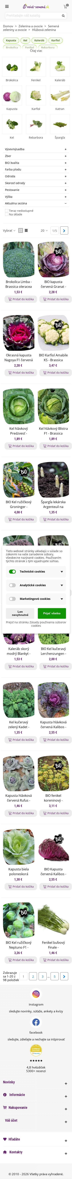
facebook (36, 1032)
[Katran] (60, 95)
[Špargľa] (60, 124)
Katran (59, 109)
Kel (25, 40)
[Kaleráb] (60, 67)
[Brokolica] (12, 67)
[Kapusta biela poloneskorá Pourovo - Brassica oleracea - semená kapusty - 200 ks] (18, 847)
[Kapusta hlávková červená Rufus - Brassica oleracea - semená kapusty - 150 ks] (18, 773)
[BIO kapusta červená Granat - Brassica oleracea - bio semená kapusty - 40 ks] (53, 259)
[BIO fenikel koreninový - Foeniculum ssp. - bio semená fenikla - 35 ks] (53, 773)
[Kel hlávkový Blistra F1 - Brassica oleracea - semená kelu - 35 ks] (53, 406)
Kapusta (11, 40)
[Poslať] (63, 15)
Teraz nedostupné (21, 211)
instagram (36, 1004)
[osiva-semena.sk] (36, 5)
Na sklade (15, 214)
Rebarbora (36, 137)
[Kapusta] (12, 95)
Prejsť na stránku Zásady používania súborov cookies (36, 624)
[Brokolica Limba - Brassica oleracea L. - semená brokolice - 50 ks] (18, 259)
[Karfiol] (36, 95)
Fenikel (36, 80)
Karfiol (55, 40)
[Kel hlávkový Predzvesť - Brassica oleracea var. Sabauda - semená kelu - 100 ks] (18, 406)
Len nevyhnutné (20, 613)
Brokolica (12, 80)
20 (43, 230)
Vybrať (8, 230)
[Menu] (7, 6)
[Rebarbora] (36, 124)
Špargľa (60, 137)
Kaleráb (39, 40)
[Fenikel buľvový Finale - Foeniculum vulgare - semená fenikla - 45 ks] (53, 920)
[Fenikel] (36, 67)
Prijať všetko (52, 613)
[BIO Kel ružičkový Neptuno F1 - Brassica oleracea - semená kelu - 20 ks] (18, 920)
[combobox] (32, 15)
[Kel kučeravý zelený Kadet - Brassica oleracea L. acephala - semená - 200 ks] (18, 700)
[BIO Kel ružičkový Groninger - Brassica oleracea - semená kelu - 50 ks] (18, 480)
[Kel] (12, 124)
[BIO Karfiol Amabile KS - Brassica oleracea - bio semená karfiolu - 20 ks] (53, 333)
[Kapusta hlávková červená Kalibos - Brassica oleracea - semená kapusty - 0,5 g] (53, 700)
